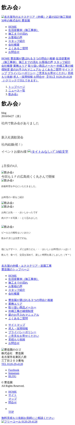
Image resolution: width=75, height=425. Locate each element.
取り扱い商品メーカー (42, 65)
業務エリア (20, 65)
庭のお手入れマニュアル (25, 69)
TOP (11, 411)
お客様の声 (15, 37)
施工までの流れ (18, 33)
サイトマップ (16, 324)
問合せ (12, 402)
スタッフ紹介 (16, 41)
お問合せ (14, 52)
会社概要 (14, 44)
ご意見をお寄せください (51, 73)
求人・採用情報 (23, 76)
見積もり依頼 (16, 339)
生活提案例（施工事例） (23, 30)
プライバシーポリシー (22, 73)
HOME (12, 26)
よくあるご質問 (18, 48)
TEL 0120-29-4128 (12, 364)
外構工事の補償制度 (20, 311)
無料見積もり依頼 (27, 417)
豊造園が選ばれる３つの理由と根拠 (32, 58)
